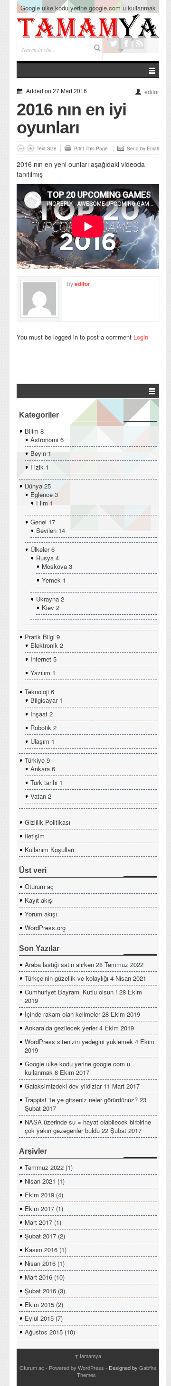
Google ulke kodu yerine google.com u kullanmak (88, 7)
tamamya (88, 1356)
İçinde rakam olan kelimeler (62, 1014)
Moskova (54, 566)
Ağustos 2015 (44, 1331)
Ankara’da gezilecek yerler (61, 1027)
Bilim (31, 431)
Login (140, 336)
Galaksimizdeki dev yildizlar (63, 1085)
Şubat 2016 (40, 1290)
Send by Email (143, 148)
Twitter (113, 43)
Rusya (45, 557)
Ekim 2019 (39, 1194)
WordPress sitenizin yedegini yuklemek (79, 1041)
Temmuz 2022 (44, 1167)
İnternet (40, 658)
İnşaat (39, 713)
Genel (38, 521)
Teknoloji (37, 691)
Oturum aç (39, 886)
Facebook (126, 43)
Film (42, 502)
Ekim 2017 (39, 1208)
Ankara (40, 768)
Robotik (40, 727)
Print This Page (91, 148)
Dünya (33, 485)
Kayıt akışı (39, 900)
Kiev (48, 607)
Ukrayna (47, 598)
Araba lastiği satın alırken (59, 964)
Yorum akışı (41, 913)
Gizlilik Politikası (47, 822)
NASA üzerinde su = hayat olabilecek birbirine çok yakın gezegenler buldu (88, 1126)
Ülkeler (39, 549)
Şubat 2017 (40, 1235)
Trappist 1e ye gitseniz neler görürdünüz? (81, 1099)
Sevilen (46, 530)
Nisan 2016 (40, 1263)
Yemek (51, 579)
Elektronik (44, 645)
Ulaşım (39, 741)
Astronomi (44, 439)
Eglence (41, 494)
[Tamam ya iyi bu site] (88, 25)
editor (151, 92)
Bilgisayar (43, 700)
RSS (138, 43)
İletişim (35, 835)
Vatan (38, 796)
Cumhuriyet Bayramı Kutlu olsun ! (71, 991)
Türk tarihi (43, 782)
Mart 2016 (38, 1277)
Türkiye (35, 760)
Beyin (38, 453)
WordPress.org (45, 927)
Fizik (37, 466)
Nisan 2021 (40, 1181)
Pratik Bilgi (40, 636)
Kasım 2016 (41, 1249)
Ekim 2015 (39, 1304)
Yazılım (40, 672)
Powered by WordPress (76, 1367)
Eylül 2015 (39, 1318)
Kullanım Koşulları (49, 849)
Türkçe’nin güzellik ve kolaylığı (66, 978)
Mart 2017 (38, 1222)
